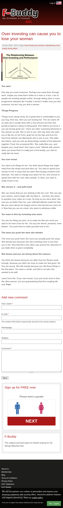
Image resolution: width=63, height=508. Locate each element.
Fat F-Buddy (6, 487)
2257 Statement (7, 484)
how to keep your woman (34, 45)
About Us (5, 469)
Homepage (6, 327)
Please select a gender (32, 396)
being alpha (12, 49)
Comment (6, 348)
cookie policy (37, 498)
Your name (7, 303)
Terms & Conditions (9, 478)
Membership (6, 472)
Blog (3, 475)
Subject (4, 338)
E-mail (5, 314)
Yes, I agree (54, 503)
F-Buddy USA (59, 3)
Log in (52, 3)
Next (31, 421)
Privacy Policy (7, 481)
